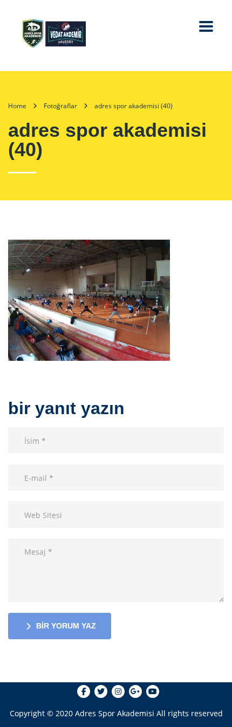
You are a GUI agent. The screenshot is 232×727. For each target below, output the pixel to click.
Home (17, 105)
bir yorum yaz (66, 625)
